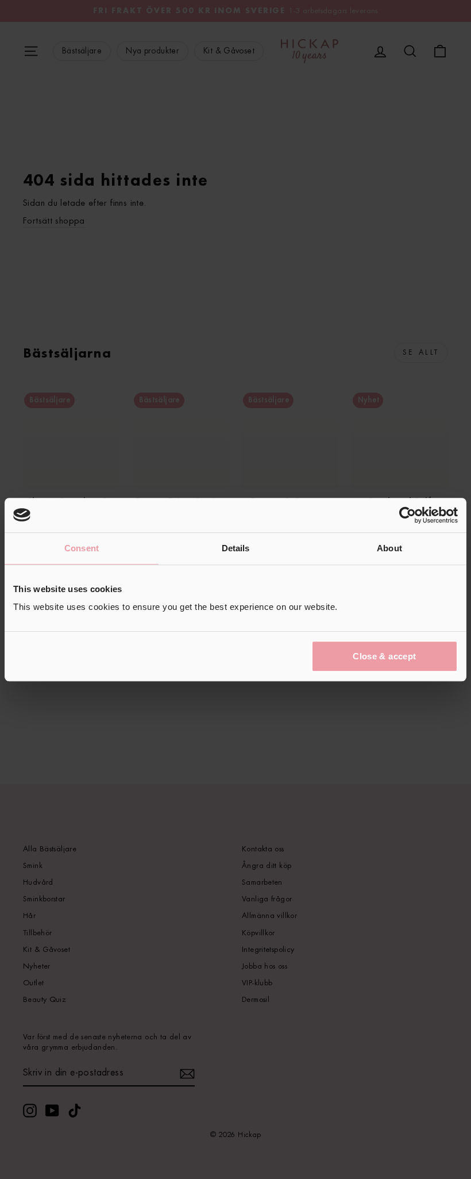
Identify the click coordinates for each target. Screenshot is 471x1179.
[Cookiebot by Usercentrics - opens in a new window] (407, 515)
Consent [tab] (81, 548)
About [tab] (389, 548)
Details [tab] (236, 548)
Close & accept (384, 656)
